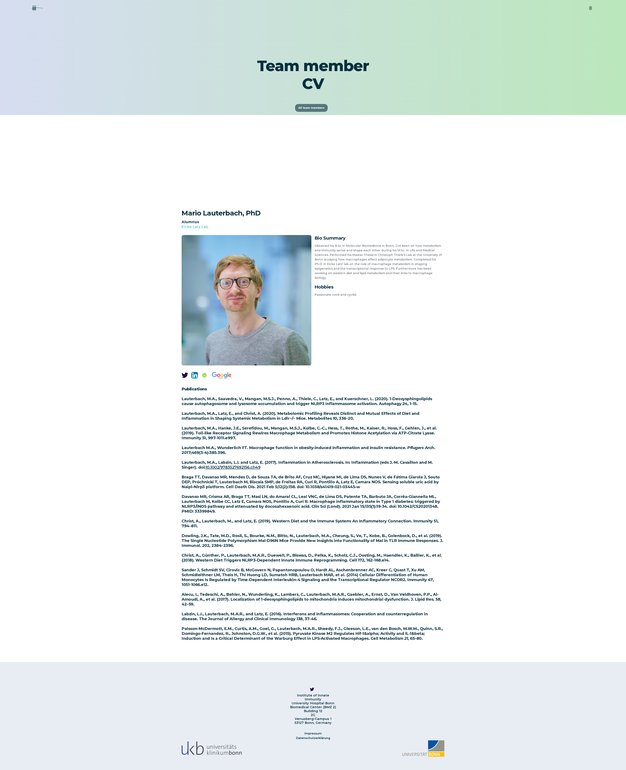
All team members (311, 107)
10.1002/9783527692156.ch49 (233, 467)
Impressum (313, 733)
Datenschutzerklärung (313, 738)
